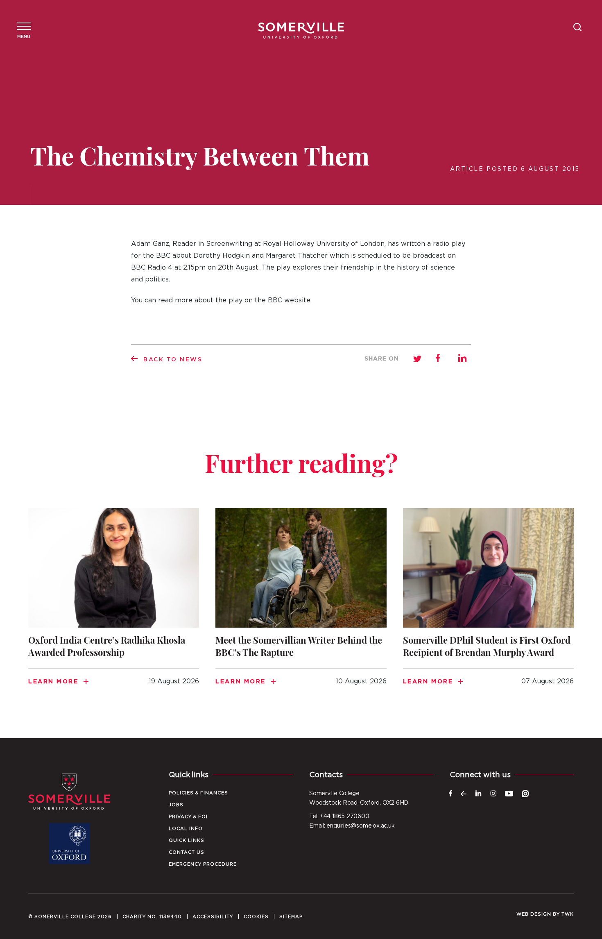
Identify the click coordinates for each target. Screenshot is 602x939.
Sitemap (291, 916)
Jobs (176, 805)
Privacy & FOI (188, 816)
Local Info (186, 828)
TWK (567, 914)
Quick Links (186, 840)
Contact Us (186, 852)
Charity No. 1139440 (152, 916)
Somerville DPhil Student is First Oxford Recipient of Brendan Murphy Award (488, 606)
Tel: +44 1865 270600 (339, 816)
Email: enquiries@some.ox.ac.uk (351, 826)
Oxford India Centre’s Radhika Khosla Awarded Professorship (113, 606)
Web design (533, 914)
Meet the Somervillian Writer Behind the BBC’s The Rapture (300, 606)
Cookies (256, 916)
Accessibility (212, 916)
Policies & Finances (198, 793)
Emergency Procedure (203, 864)
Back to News (173, 360)
